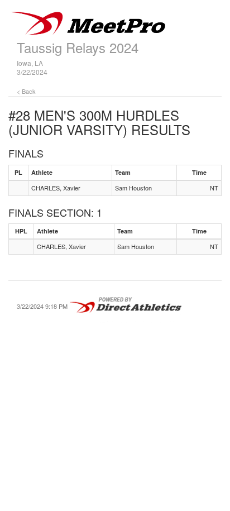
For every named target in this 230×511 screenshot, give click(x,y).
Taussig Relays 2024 (77, 47)
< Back (26, 91)
